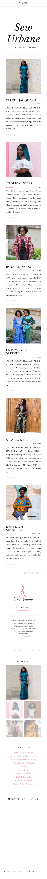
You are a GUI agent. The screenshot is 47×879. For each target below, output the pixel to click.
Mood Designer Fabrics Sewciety (23, 759)
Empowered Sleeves (16, 352)
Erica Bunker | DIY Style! (23, 763)
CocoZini (23, 766)
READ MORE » (12, 134)
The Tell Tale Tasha (23, 776)
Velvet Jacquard (21, 100)
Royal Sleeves (18, 266)
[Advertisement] (23, 830)
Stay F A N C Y (17, 440)
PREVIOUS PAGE (31, 573)
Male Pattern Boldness (24, 780)
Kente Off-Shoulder (15, 528)
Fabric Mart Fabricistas (23, 752)
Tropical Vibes (19, 183)
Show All (38, 787)
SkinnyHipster (23, 770)
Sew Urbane (23, 33)
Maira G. (39, 871)
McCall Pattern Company (23, 783)
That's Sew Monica (23, 773)
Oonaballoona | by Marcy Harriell (23, 756)
